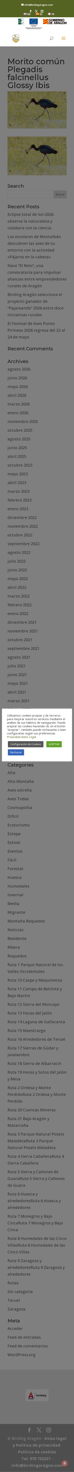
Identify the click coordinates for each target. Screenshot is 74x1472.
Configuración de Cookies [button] (25, 744)
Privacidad (14, 737)
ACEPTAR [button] (54, 744)
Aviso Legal (28, 737)
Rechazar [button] (16, 752)
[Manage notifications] (65, 1463)
